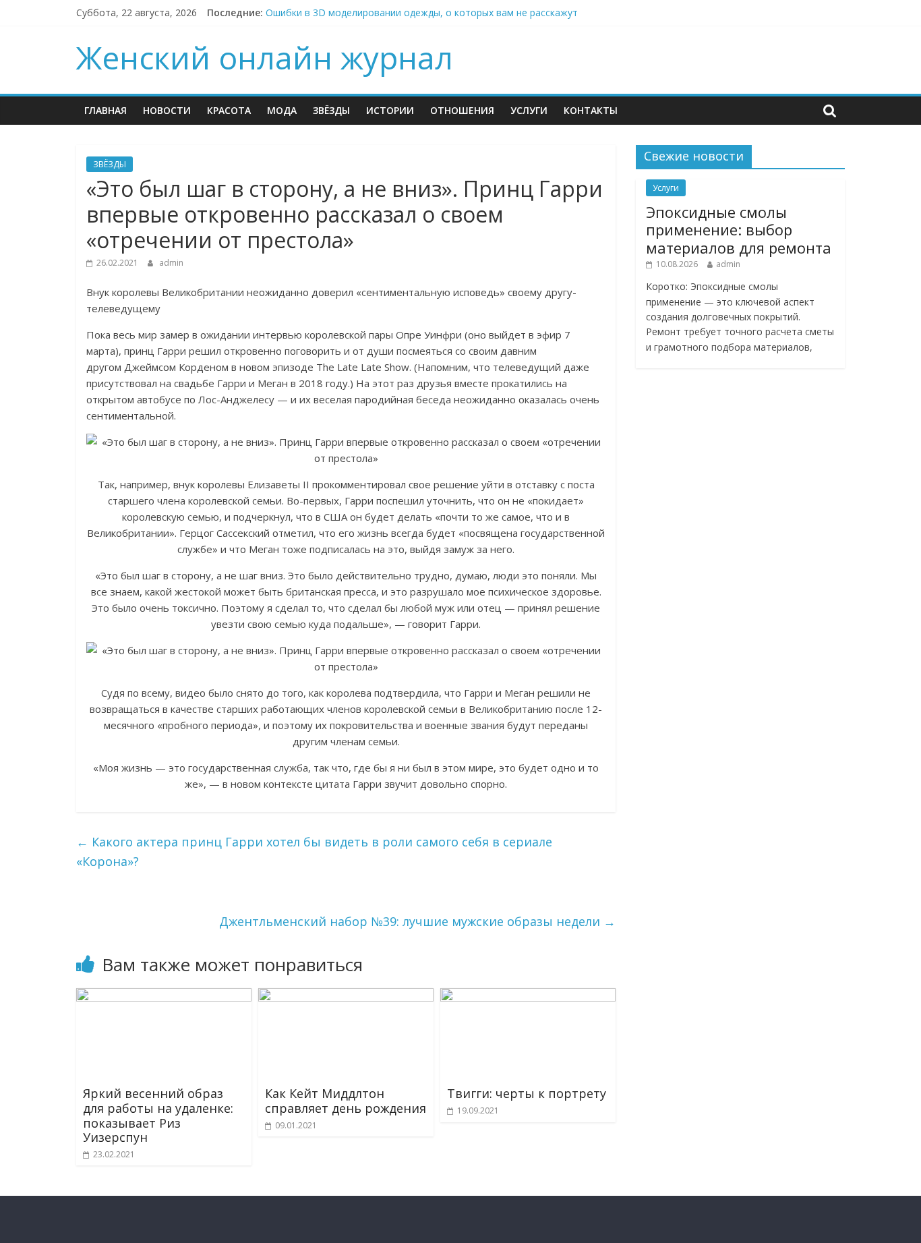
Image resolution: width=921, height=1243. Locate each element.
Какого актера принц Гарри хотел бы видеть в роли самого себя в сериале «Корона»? (314, 851)
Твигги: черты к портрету (526, 1093)
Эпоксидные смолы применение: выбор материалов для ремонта (738, 230)
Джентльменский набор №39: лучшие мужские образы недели (417, 921)
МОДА (282, 110)
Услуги (528, 110)
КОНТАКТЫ (591, 110)
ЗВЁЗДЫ (331, 110)
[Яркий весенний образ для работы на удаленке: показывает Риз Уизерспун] (163, 996)
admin (171, 262)
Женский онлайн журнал (264, 57)
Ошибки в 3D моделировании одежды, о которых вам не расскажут (422, 12)
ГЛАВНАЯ (105, 110)
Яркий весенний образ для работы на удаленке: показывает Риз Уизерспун (158, 1115)
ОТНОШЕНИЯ (462, 110)
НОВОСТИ (167, 110)
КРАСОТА (229, 110)
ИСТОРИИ (390, 110)
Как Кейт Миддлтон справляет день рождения (345, 1100)
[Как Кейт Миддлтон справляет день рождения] (346, 996)
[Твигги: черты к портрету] (528, 996)
